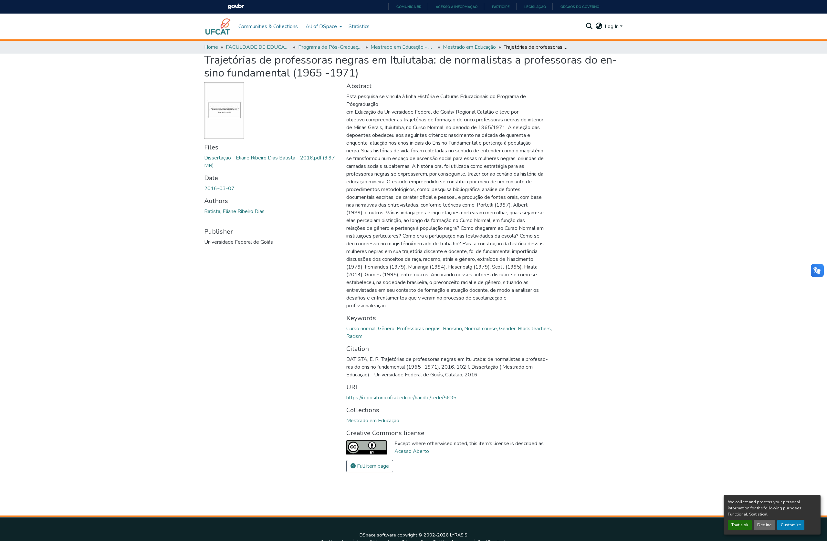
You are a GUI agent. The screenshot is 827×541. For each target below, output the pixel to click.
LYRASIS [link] (458, 535)
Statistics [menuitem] (359, 26)
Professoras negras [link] (419, 328)
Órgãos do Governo (579, 7)
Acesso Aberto (411, 451)
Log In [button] (612, 26)
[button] (218, 26)
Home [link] (211, 47)
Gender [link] (507, 328)
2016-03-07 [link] (219, 188)
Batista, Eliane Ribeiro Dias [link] (234, 211)
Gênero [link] (386, 328)
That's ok (739, 525)
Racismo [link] (452, 328)
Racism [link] (354, 336)
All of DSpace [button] (321, 26)
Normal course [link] (480, 328)
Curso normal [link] (361, 328)
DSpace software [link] (378, 535)
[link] (271, 161)
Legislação (535, 7)
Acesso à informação (456, 7)
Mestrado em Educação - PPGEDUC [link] (403, 47)
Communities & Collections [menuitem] (268, 26)
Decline (764, 525)
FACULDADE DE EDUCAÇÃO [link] (258, 47)
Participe (501, 7)
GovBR (236, 7)
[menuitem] (323, 26)
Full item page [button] (372, 466)
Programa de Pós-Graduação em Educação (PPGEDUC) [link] (330, 47)
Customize (791, 525)
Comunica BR (408, 7)
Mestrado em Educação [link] (469, 47)
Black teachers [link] (534, 328)
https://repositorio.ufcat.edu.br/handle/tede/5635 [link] (401, 397)
